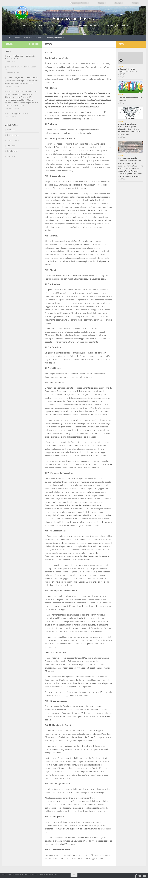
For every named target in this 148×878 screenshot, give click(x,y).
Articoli (120, 66)
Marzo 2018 (11, 146)
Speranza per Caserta (78, 3)
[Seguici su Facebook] (29, 44)
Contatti (135, 3)
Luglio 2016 (11, 156)
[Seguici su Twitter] (33, 44)
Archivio (118, 3)
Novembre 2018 (12, 140)
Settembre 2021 (13, 135)
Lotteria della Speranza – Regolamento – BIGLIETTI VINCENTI (127, 71)
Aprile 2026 (11, 130)
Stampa (101, 3)
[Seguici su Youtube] (36, 44)
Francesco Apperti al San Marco (18, 113)
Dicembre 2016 (12, 151)
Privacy (54, 874)
